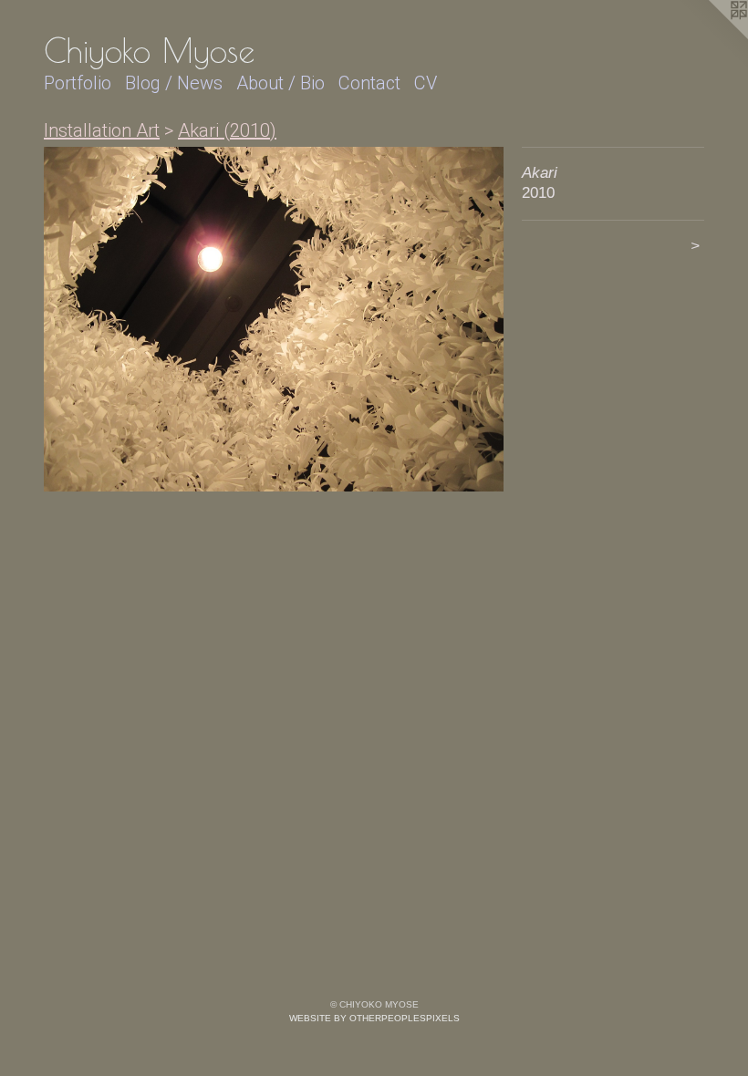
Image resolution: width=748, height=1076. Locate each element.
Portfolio (77, 83)
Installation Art (102, 130)
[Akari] (274, 319)
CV (425, 83)
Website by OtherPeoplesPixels (374, 1018)
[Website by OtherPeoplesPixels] (711, 36)
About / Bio (280, 83)
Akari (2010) (227, 130)
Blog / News (174, 83)
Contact (369, 83)
